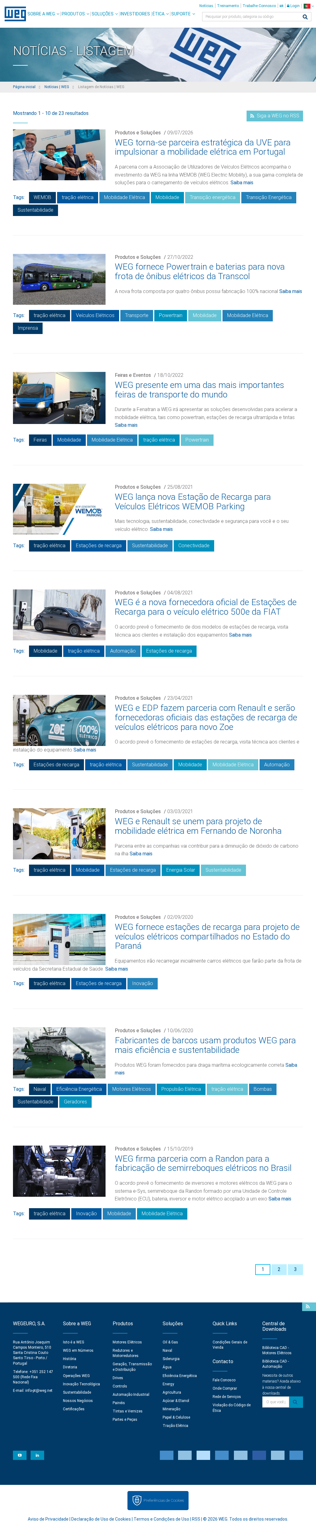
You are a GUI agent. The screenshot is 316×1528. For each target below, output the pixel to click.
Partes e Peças (125, 1419)
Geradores (75, 1102)
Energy (168, 1384)
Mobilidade (167, 197)
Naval (40, 1089)
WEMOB (42, 197)
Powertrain (170, 315)
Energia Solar (180, 870)
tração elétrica (78, 197)
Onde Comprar (225, 1388)
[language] (308, 6)
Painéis (119, 1403)
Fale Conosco (224, 1380)
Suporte (181, 13)
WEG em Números (78, 1350)
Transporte (136, 315)
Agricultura (172, 1392)
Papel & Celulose (176, 1417)
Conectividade (194, 545)
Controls (120, 1386)
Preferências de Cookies (163, 1500)
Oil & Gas (170, 1342)
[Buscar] (305, 17)
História (69, 1359)
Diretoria (70, 1367)
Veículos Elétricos (95, 315)
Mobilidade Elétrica (124, 197)
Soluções (103, 13)
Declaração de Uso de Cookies (101, 1519)
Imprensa (28, 328)
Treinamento (228, 6)
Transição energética (212, 197)
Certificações (74, 1409)
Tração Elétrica (175, 1426)
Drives (118, 1378)
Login (294, 6)
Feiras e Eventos (133, 375)
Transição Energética (269, 197)
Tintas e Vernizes (128, 1411)
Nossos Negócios (78, 1401)
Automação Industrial (131, 1394)
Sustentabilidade (35, 210)
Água (167, 1367)
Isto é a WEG (73, 1342)
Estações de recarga (99, 545)
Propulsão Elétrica (181, 1089)
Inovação (142, 983)
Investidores (135, 13)
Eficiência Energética (79, 1089)
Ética (158, 13)
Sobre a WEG (41, 13)
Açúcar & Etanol (176, 1401)
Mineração (171, 1409)
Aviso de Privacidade (48, 1519)
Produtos (73, 13)
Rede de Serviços (227, 1397)
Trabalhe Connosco (259, 6)
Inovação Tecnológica (81, 1384)
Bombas (263, 1089)
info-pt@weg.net (38, 1390)
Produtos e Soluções (138, 133)
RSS (196, 1519)
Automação (123, 651)
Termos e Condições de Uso (161, 1519)
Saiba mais (242, 182)
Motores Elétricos (131, 1089)
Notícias (206, 6)
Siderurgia (171, 1359)
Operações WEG (76, 1376)
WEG (13, 14)
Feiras (40, 440)
